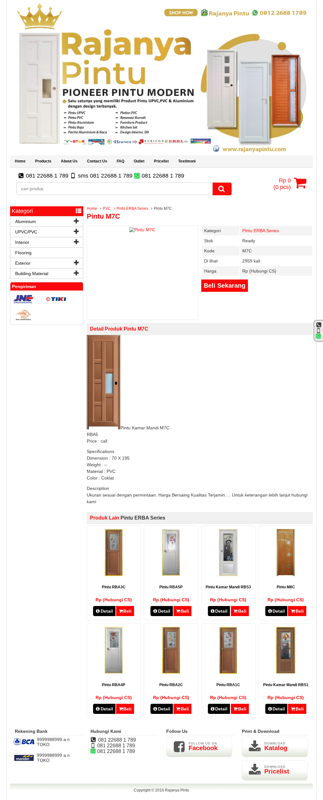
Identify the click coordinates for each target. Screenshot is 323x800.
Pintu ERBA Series (132, 208)
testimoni (187, 161)
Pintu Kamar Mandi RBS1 (285, 685)
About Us (69, 161)
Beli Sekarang (224, 285)
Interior (22, 242)
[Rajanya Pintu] (161, 153)
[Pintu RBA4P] (114, 672)
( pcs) (282, 183)
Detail (107, 611)
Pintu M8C (286, 587)
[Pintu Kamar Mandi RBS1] (286, 672)
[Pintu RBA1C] (228, 672)
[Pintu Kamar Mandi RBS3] (228, 574)
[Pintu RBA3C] (114, 574)
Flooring (23, 252)
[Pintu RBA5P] (171, 574)
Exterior (23, 263)
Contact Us (97, 161)
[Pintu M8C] (286, 574)
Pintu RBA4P (113, 685)
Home (20, 161)
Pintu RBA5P (171, 587)
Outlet (139, 161)
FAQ (120, 161)
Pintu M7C (103, 216)
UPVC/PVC (26, 231)
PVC (107, 208)
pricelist (161, 161)
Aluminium (25, 221)
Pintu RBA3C (114, 587)
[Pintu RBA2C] (171, 672)
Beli (127, 611)
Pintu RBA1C (228, 685)
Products (43, 161)
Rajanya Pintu (177, 790)
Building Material (31, 273)
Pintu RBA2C (171, 685)
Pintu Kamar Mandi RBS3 (228, 587)
